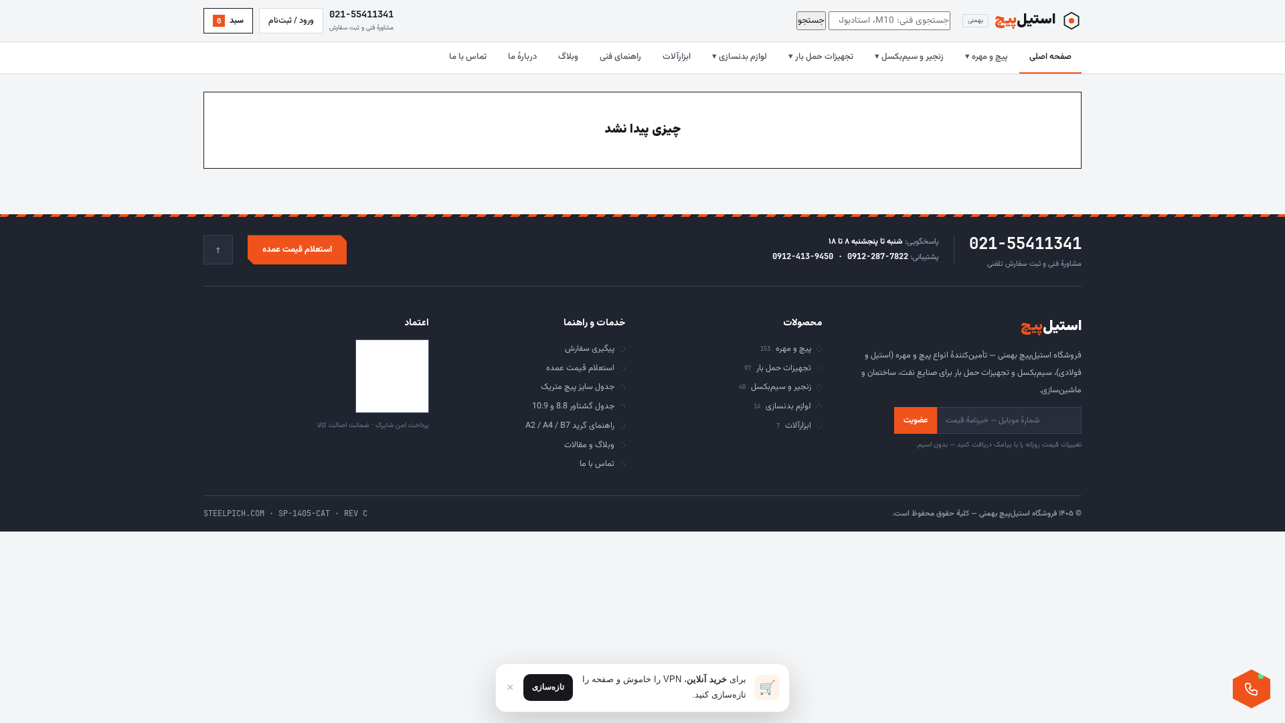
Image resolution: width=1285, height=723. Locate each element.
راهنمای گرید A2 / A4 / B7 (569, 425)
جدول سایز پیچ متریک (577, 387)
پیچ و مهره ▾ (986, 57)
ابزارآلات (677, 57)
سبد (230, 20)
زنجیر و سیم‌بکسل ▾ (909, 57)
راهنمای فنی (620, 57)
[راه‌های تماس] (1251, 688)
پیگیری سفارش (589, 348)
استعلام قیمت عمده (297, 249)
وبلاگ (568, 57)
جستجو (811, 20)
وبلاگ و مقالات (589, 445)
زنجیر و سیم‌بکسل (775, 387)
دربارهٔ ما (522, 57)
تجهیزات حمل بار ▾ (820, 57)
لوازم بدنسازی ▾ (739, 57)
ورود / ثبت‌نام (291, 20)
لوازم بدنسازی (782, 406)
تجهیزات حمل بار (777, 368)
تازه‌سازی (548, 687)
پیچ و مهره (785, 348)
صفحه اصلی (1050, 57)
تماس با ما (468, 57)
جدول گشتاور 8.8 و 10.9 (573, 406)
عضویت (916, 420)
